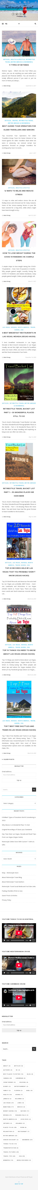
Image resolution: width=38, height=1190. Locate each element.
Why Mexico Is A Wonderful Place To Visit (16, 825)
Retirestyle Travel (19, 7)
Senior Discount (11, 1139)
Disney (7, 1086)
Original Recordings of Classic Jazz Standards (17, 829)
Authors (7, 1070)
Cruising (23, 1082)
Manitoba (8, 1107)
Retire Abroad (10, 1135)
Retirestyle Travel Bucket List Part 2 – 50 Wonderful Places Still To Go (19, 412)
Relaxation (8, 1131)
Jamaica (7, 1098)
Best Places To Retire (13, 1074)
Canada (7, 1078)
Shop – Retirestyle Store (10, 873)
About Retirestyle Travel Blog (12, 877)
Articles (6, 59)
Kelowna (19, 1098)
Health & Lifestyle (18, 59)
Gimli (29, 1090)
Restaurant (23, 1131)
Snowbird (27, 1139)
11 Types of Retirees (19, 65)
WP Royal (29, 1177)
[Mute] (30, 940)
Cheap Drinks (9, 1082)
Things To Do (10, 1143)
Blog (30, 1074)
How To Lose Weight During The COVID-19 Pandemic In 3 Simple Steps (19, 257)
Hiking (19, 1094)
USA (22, 330)
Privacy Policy (6, 900)
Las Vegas (6, 327)
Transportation (11, 1148)
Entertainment (21, 1086)
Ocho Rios (26, 1119)
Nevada (14, 327)
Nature (25, 1111)
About (7, 1066)
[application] (19, 932)
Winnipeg (8, 1160)
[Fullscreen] (33, 940)
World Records (24, 1160)
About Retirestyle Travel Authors (13, 882)
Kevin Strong (7, 86)
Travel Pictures (11, 1152)
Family (7, 1090)
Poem (23, 1127)
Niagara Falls (21, 1115)
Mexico (21, 1107)
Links (21, 1102)
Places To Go (10, 1127)
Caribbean (21, 1078)
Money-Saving (10, 1111)
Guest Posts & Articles (9, 895)
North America (23, 327)
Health (7, 1094)
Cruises (15, 120)
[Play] (4, 940)
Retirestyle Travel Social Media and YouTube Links (19, 886)
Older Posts (8, 759)
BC (18, 1070)
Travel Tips (9, 1156)
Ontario (7, 1123)
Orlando (20, 1123)
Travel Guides (20, 565)
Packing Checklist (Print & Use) (12, 891)
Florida (18, 1090)
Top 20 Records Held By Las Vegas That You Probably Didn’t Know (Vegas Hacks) (19, 572)
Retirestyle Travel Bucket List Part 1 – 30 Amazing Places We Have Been (19, 492)
